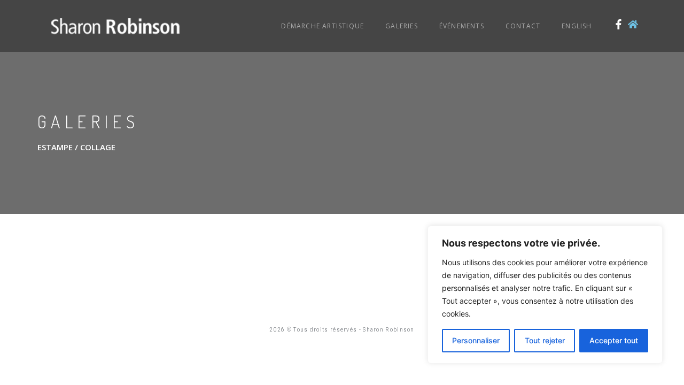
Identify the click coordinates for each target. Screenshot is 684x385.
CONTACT (523, 25)
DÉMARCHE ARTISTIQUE (322, 25)
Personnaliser (476, 340)
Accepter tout (613, 340)
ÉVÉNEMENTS (461, 25)
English (577, 25)
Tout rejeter (545, 340)
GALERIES (401, 25)
